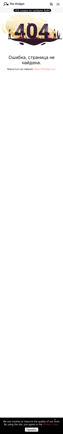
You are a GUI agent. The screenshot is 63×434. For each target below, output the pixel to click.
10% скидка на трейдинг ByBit (32, 10)
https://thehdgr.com (45, 69)
